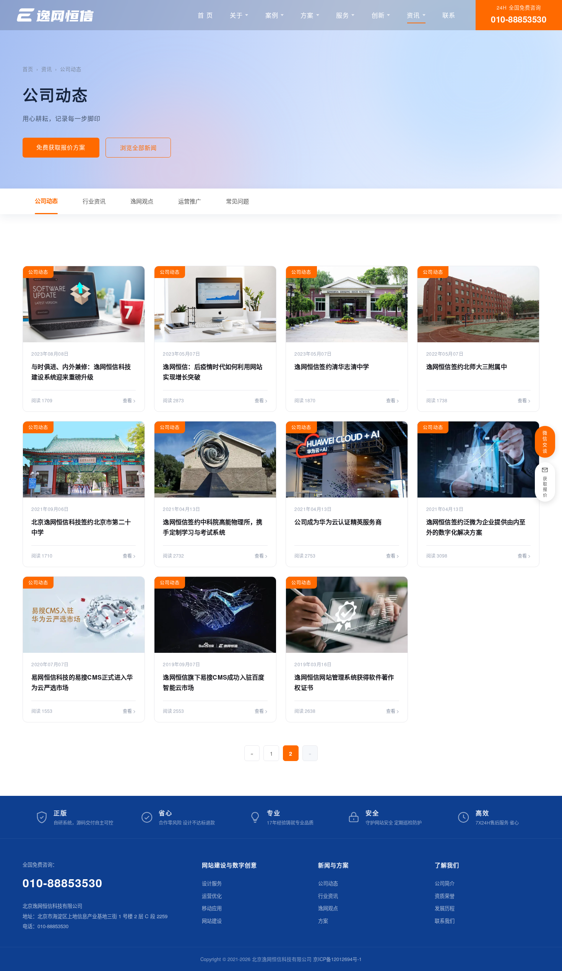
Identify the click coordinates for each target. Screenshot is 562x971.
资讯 (413, 15)
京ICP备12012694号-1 (337, 959)
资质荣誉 (445, 895)
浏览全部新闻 (138, 147)
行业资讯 (94, 201)
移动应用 (212, 908)
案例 (271, 15)
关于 (236, 15)
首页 (28, 69)
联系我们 (445, 920)
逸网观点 (141, 201)
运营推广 (189, 201)
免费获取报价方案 (60, 147)
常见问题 (237, 201)
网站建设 (212, 920)
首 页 (205, 15)
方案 (306, 15)
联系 (448, 15)
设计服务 (212, 883)
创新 (378, 15)
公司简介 (445, 883)
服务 (342, 15)
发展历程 (445, 908)
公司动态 (70, 69)
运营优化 (212, 895)
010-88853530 (62, 882)
